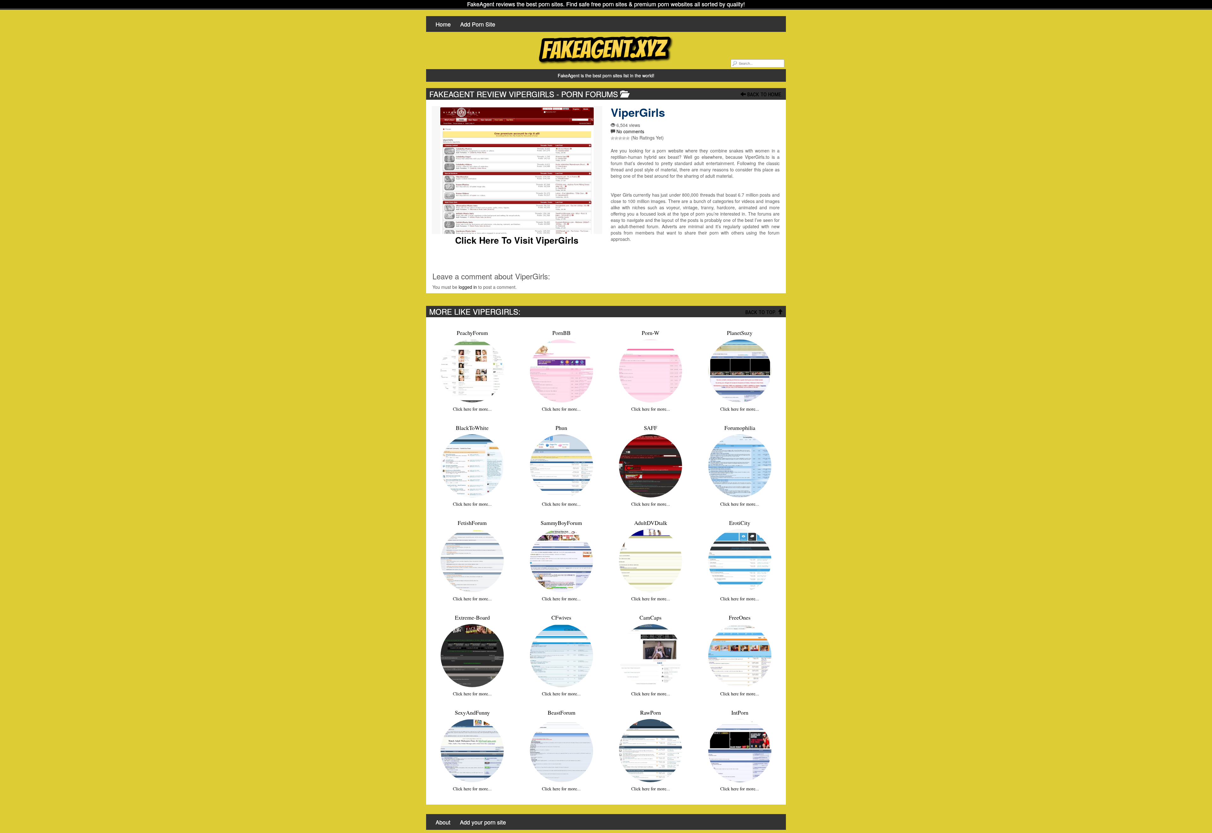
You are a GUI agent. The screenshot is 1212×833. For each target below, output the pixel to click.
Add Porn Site (477, 24)
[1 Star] (613, 138)
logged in (468, 287)
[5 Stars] (628, 138)
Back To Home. (764, 94)
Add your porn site (483, 822)
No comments (630, 131)
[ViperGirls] (517, 170)
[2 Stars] (616, 138)
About (443, 822)
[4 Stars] (624, 138)
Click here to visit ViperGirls (517, 240)
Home (443, 24)
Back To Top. (761, 312)
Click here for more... (472, 409)
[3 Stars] (620, 138)
